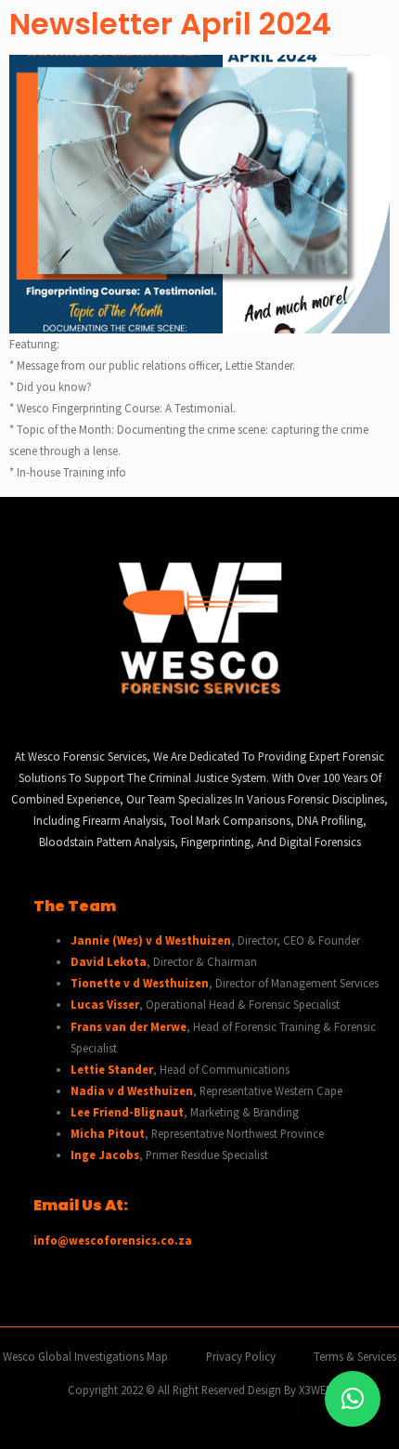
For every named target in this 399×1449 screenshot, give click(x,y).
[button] (352, 1399)
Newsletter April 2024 (170, 24)
